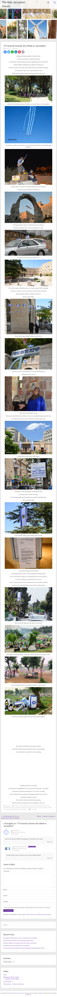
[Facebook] (5, 52)
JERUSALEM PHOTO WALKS (11, 977)
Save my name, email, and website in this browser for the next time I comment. (27, 907)
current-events (33, 806)
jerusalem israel (30, 807)
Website (5, 901)
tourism (16, 809)
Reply (50, 842)
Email (5, 895)
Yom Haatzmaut (22, 809)
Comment (6, 871)
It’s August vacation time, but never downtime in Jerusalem (20, 938)
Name (5, 889)
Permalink (15, 834)
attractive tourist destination (21, 806)
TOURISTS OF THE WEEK (11, 979)
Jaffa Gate (17, 807)
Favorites (7, 806)
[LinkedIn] (16, 52)
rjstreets (16, 48)
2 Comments (33, 809)
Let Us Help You (7, 981)
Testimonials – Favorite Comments (13, 984)
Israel (44, 806)
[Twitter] (8, 52)
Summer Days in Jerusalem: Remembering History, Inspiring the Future (23, 948)
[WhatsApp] (12, 52)
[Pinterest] (19, 52)
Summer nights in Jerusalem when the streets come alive (19, 943)
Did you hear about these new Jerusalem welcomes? (18, 940)
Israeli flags (12, 807)
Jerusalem (23, 807)
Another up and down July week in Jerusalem (16, 945)
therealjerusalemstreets (21, 846)
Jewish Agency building (41, 807)
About (5, 974)
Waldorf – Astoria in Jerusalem (46, 816)
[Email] (23, 52)
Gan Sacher (40, 806)
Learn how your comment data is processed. (38, 914)
